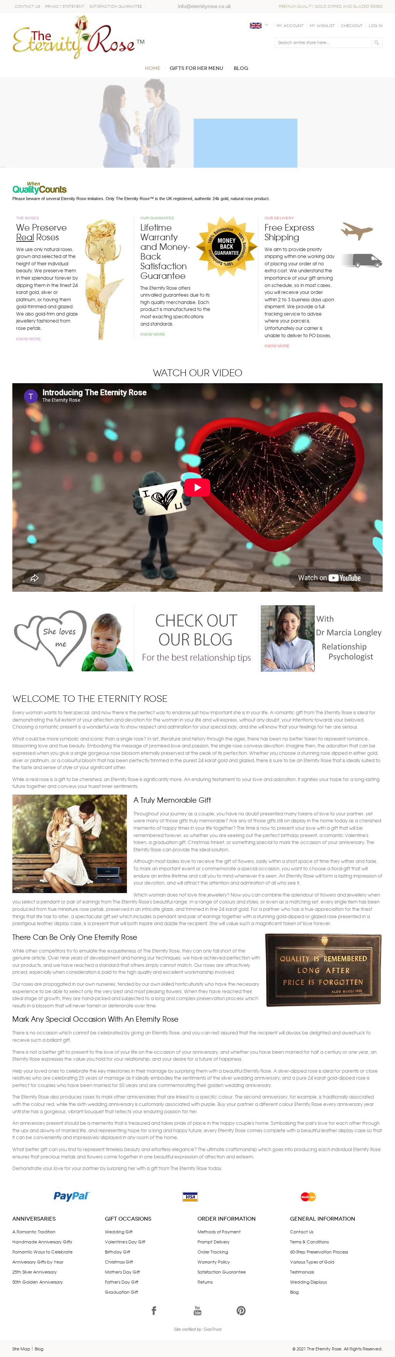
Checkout (352, 26)
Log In (376, 26)
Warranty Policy (214, 1261)
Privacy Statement (64, 6)
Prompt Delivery (214, 1241)
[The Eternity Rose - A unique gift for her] (78, 37)
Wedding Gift (119, 1231)
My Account (290, 26)
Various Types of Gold (312, 1261)
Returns (205, 1282)
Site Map (21, 1348)
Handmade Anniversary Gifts (42, 1241)
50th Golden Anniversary (37, 1282)
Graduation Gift (121, 1292)
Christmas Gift (119, 1261)
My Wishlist (322, 26)
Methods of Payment (219, 1231)
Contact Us (27, 6)
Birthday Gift (117, 1251)
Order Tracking (213, 1251)
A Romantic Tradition (34, 1231)
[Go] (375, 42)
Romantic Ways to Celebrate (42, 1251)
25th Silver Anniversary (34, 1272)
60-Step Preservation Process (319, 1251)
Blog (294, 1292)
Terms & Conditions (309, 1241)
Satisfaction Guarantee (115, 6)
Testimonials (302, 1272)
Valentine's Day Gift (125, 1241)
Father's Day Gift (121, 1282)
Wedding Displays (308, 1282)
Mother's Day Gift (122, 1272)
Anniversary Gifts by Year (37, 1261)
